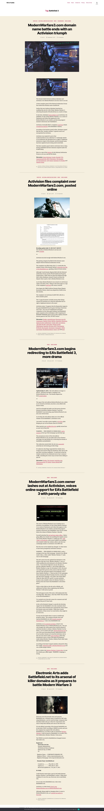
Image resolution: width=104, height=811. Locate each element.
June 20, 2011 (51, 497)
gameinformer (51, 319)
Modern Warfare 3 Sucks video (55, 650)
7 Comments (59, 360)
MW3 (66, 167)
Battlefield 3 (52, 166)
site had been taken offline (55, 535)
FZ (60, 160)
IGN (57, 323)
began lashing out (53, 115)
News (72, 2)
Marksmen (64, 798)
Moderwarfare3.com (50, 334)
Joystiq (53, 157)
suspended (61, 444)
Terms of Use (89, 2)
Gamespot (56, 160)
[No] (102, 809)
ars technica (61, 323)
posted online (43, 396)
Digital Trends (56, 324)
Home (68, 2)
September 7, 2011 (51, 37)
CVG (62, 157)
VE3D (63, 328)
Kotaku (63, 160)
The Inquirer (60, 326)
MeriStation (39, 464)
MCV (48, 159)
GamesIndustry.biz (41, 159)
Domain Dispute (50, 333)
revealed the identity (42, 126)
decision (49, 152)
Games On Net (40, 323)
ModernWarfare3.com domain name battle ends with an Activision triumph (52, 29)
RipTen (53, 321)
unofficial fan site (51, 426)
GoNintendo (47, 323)
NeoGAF (58, 157)
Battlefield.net (50, 798)
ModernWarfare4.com (60, 630)
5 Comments (60, 497)
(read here (60, 125)
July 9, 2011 (51, 360)
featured (46, 167)
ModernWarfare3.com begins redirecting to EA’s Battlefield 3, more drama (52, 353)
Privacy (83, 2)
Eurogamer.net (42, 160)
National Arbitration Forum (46, 20)
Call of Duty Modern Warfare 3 (61, 166)
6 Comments (60, 37)
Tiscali (51, 160)
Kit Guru (51, 326)
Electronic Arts (41, 167)
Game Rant (49, 324)
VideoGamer (39, 326)
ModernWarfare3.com (60, 167)
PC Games (48, 462)
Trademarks (61, 20)
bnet (63, 329)
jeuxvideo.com (58, 460)
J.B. (44, 37)
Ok (78, 809)
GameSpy (45, 326)
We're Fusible (10, 2)
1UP (48, 160)
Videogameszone (40, 462)
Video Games (68, 20)
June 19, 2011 (51, 689)
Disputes (35, 20)
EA (54, 333)
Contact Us (77, 2)
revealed (41, 251)
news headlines (55, 635)
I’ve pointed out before (50, 624)
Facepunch (52, 328)
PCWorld (38, 328)
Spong (55, 329)
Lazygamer (39, 329)
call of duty (49, 657)
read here (48, 285)
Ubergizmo (53, 159)
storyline (60, 421)
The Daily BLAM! (41, 324)
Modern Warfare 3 (51, 167)
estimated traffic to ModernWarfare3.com (54, 645)
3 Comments (59, 689)
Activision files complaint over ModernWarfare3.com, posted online (52, 185)
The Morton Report (48, 329)
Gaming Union (40, 162)
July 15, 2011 (51, 193)
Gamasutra (58, 328)
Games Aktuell (56, 462)
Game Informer (47, 157)
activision (40, 166)
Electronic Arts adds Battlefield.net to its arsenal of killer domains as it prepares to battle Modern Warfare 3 (52, 679)
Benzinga (64, 321)
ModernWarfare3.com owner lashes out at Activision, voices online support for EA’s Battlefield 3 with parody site (52, 488)
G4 (37, 160)
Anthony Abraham (45, 166)
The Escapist (59, 159)
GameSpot (58, 321)
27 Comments (60, 193)
